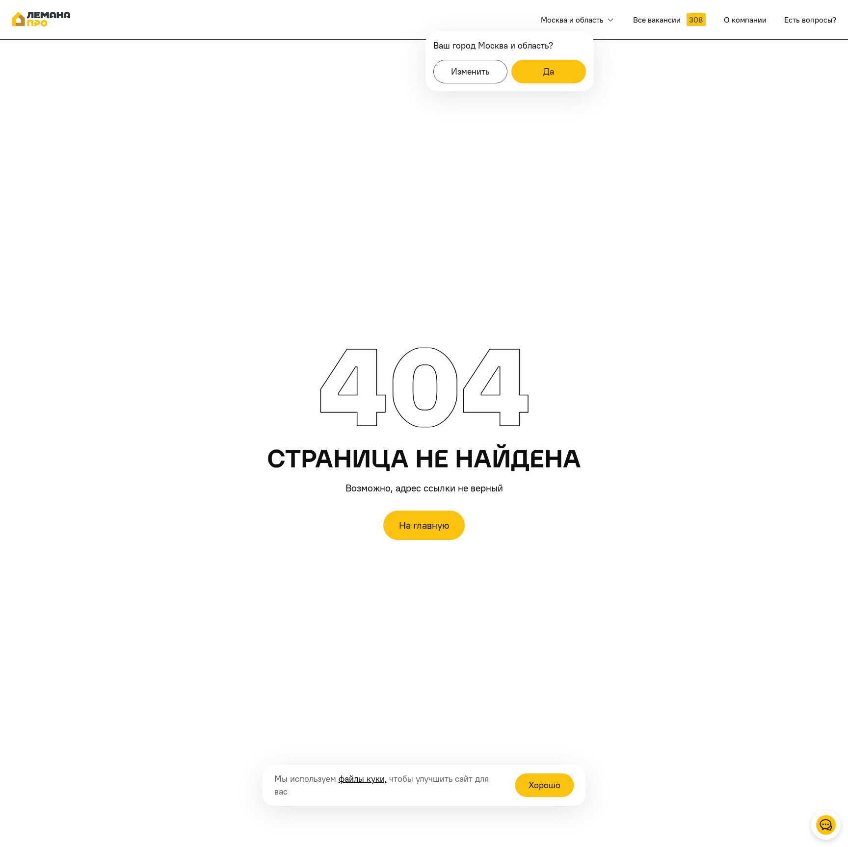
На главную (424, 525)
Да (548, 71)
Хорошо (544, 785)
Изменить (470, 71)
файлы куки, (363, 778)
